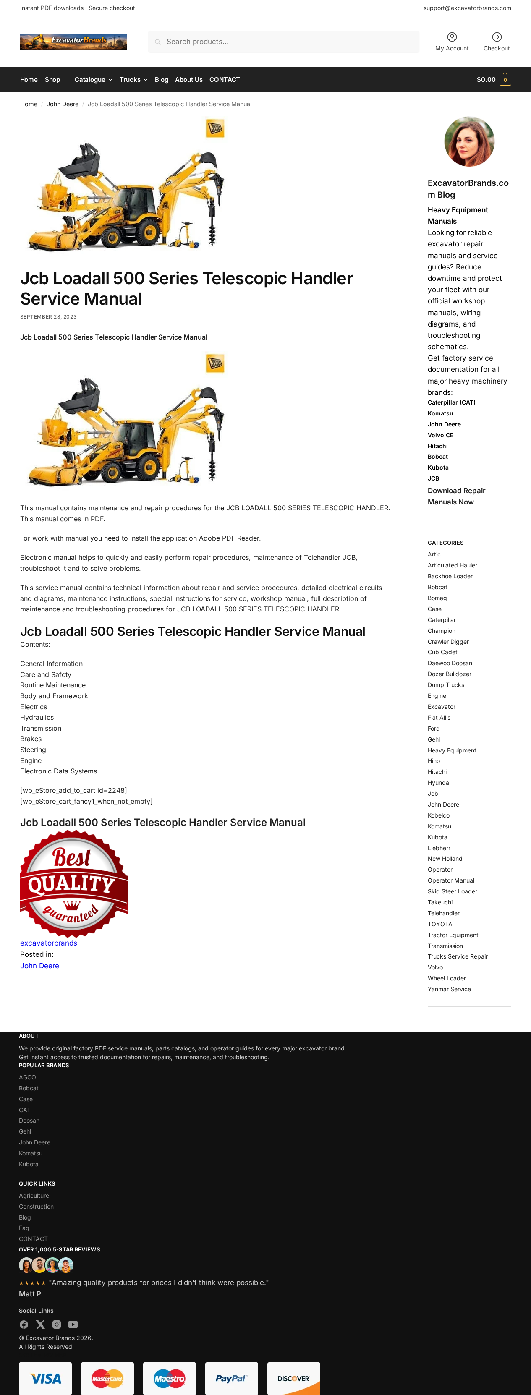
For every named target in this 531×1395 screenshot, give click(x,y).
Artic (434, 554)
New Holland (445, 858)
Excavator (441, 706)
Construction (36, 1206)
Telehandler (444, 913)
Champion (441, 630)
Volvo (435, 967)
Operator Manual (451, 880)
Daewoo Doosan (450, 662)
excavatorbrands (48, 943)
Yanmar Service (449, 989)
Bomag (437, 597)
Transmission (445, 945)
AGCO (27, 1077)
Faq (24, 1227)
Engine (437, 695)
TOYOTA (440, 923)
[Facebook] (24, 1326)
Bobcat (437, 586)
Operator (440, 869)
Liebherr (439, 848)
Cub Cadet (443, 652)
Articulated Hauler (452, 565)
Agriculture (34, 1195)
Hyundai (439, 782)
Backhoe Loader (450, 576)
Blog (25, 1217)
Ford (434, 728)
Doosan (29, 1120)
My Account (452, 48)
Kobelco (439, 815)
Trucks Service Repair (458, 956)
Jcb (433, 793)
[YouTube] (73, 1326)
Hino (434, 760)
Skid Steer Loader (452, 891)
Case (435, 608)
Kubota (437, 837)
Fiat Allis (439, 717)
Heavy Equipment (452, 750)
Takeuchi (440, 902)
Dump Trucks (446, 684)
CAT (25, 1109)
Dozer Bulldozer (449, 673)
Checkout (497, 48)
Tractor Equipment (453, 934)
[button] (494, 79)
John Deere (62, 103)
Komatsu (439, 826)
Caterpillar (442, 619)
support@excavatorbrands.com (467, 7)
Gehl (434, 739)
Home (28, 103)
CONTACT (33, 1238)
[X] (40, 1326)
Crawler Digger (448, 641)
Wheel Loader (447, 978)
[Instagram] (57, 1326)
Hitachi (437, 771)
